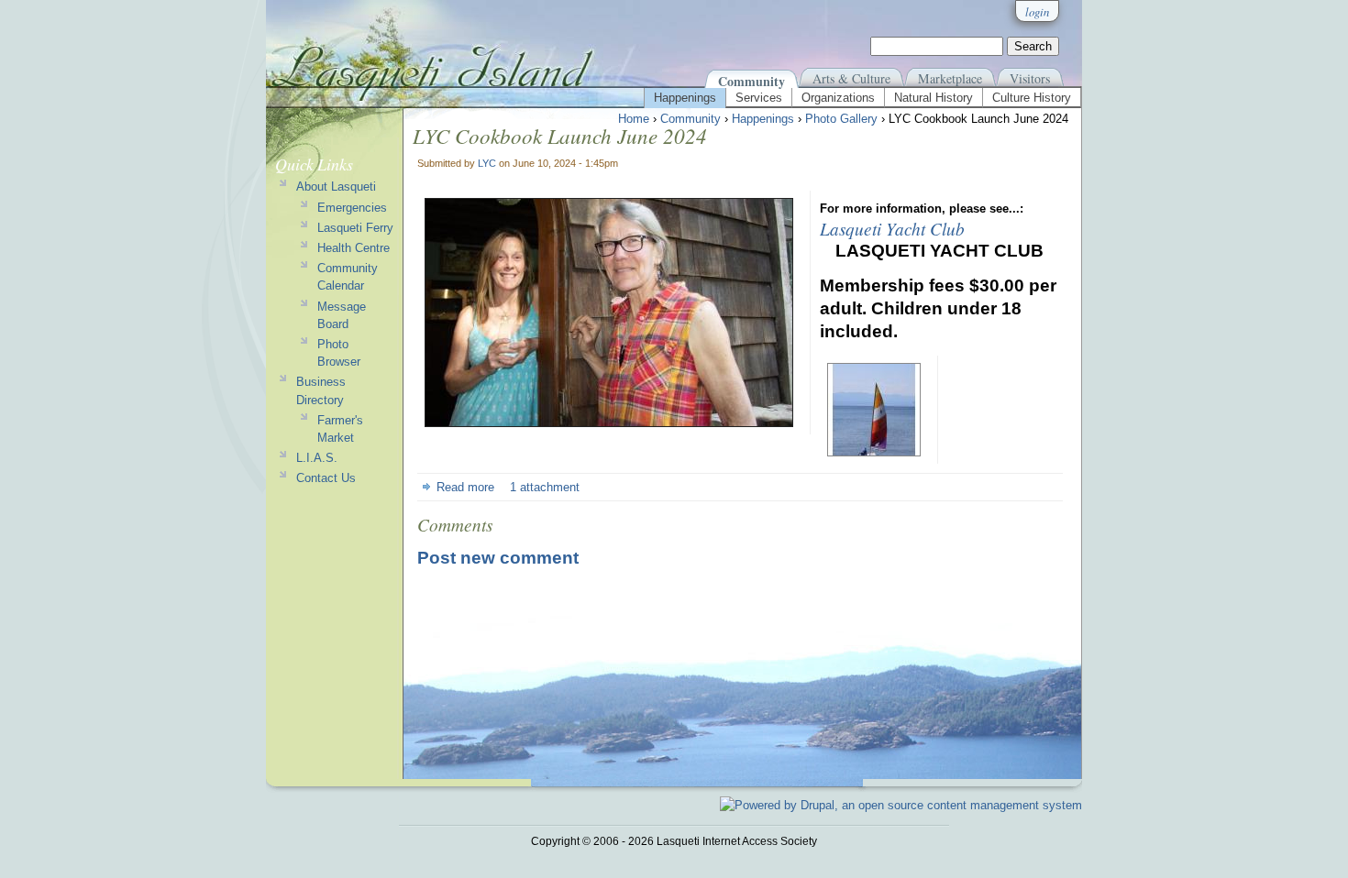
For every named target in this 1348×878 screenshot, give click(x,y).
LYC (487, 163)
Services (758, 97)
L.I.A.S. (316, 458)
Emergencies (352, 207)
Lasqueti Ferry (355, 228)
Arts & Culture (851, 78)
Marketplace (950, 78)
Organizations (838, 97)
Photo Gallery (841, 119)
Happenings (685, 97)
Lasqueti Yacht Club (892, 228)
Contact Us (326, 478)
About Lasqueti (336, 186)
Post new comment (498, 557)
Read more (465, 487)
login (1037, 11)
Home (633, 119)
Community (751, 81)
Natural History (933, 97)
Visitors (1030, 78)
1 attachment (545, 487)
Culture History (1031, 97)
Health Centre (353, 248)
